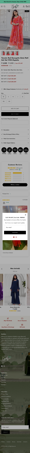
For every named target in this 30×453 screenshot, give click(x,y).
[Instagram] (16, 237)
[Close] (25, 215)
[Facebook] (13, 237)
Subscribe (15, 232)
